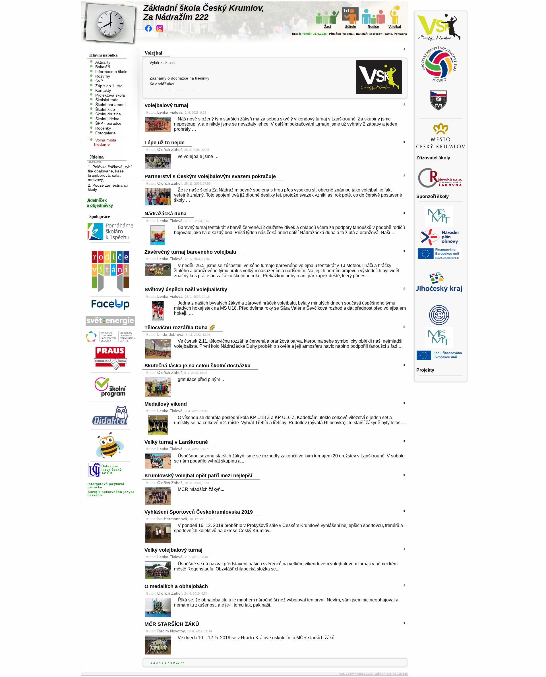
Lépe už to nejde (164, 142)
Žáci (327, 27)
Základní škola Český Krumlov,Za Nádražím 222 (203, 12)
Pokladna (400, 33)
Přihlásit (335, 33)
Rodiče (373, 27)
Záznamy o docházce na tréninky (179, 78)
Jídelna (96, 157)
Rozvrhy (102, 76)
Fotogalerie (105, 133)
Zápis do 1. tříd (109, 86)
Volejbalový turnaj (166, 105)
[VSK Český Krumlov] (379, 92)
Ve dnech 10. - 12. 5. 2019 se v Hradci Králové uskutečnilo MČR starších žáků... (258, 637)
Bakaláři (362, 33)
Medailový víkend (165, 404)
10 (177, 662)
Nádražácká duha (165, 213)
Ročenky (103, 128)
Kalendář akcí (162, 84)
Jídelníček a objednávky (100, 203)
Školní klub (105, 109)
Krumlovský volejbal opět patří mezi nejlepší (198, 475)
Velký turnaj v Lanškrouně (176, 442)
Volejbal (394, 27)
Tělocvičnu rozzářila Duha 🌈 (179, 327)
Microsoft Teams (380, 33)
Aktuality (102, 62)
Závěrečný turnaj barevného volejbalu (190, 252)
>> (182, 662)
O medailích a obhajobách (176, 586)
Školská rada (107, 100)
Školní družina (108, 114)
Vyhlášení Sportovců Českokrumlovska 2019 (198, 512)
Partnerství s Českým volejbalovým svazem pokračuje (210, 176)
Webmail (348, 33)
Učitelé (350, 27)
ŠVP (99, 81)
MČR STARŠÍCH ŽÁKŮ (171, 624)
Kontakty (103, 90)
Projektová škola (110, 95)
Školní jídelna (107, 118)
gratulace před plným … (202, 379)
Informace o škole (111, 71)
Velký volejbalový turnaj (173, 550)
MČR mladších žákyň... (201, 489)
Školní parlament (110, 105)
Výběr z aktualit (162, 63)
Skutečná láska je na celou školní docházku (197, 365)
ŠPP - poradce (108, 123)
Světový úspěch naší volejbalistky (185, 289)
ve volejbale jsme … (198, 156)
